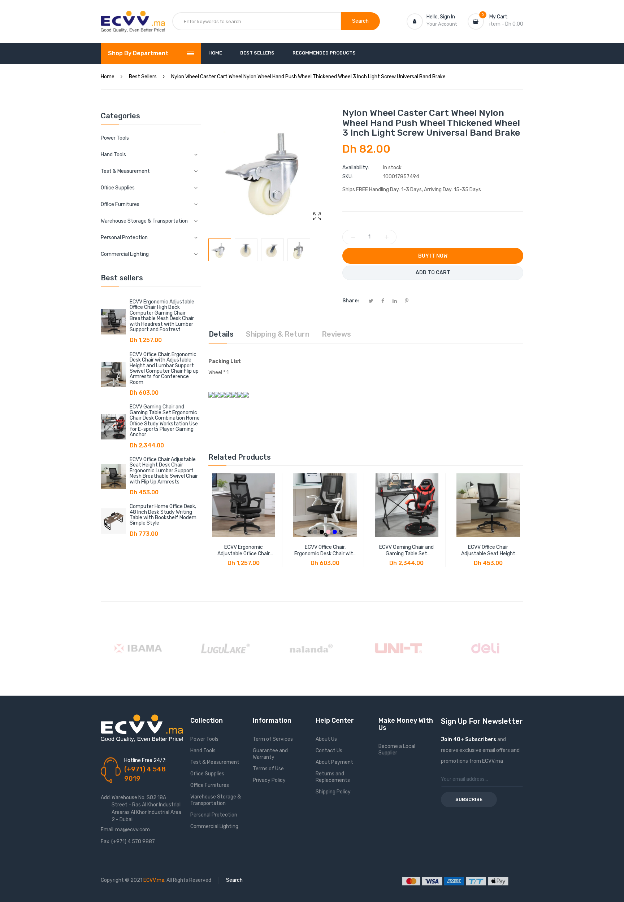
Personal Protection (213, 815)
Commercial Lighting (214, 826)
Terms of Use (268, 769)
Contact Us (329, 751)
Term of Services (273, 739)
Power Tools (115, 138)
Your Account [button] (441, 24)
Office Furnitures (209, 785)
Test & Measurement (214, 762)
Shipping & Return (277, 334)
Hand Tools (203, 751)
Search (234, 880)
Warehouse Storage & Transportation (215, 800)
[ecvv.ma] (133, 17)
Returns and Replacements (333, 777)
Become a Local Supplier (396, 749)
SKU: (347, 177)
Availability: (355, 168)
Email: (107, 830)
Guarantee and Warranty (270, 754)
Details (221, 334)
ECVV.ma (153, 880)
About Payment (334, 762)
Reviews (336, 334)
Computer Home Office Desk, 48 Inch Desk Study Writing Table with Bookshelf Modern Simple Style (163, 514)
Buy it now (432, 256)
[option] (220, 249)
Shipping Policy (333, 792)
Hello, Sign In (440, 17)
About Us (326, 739)
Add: (106, 797)
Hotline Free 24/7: (145, 760)
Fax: (105, 841)
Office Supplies (207, 774)
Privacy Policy (269, 780)
